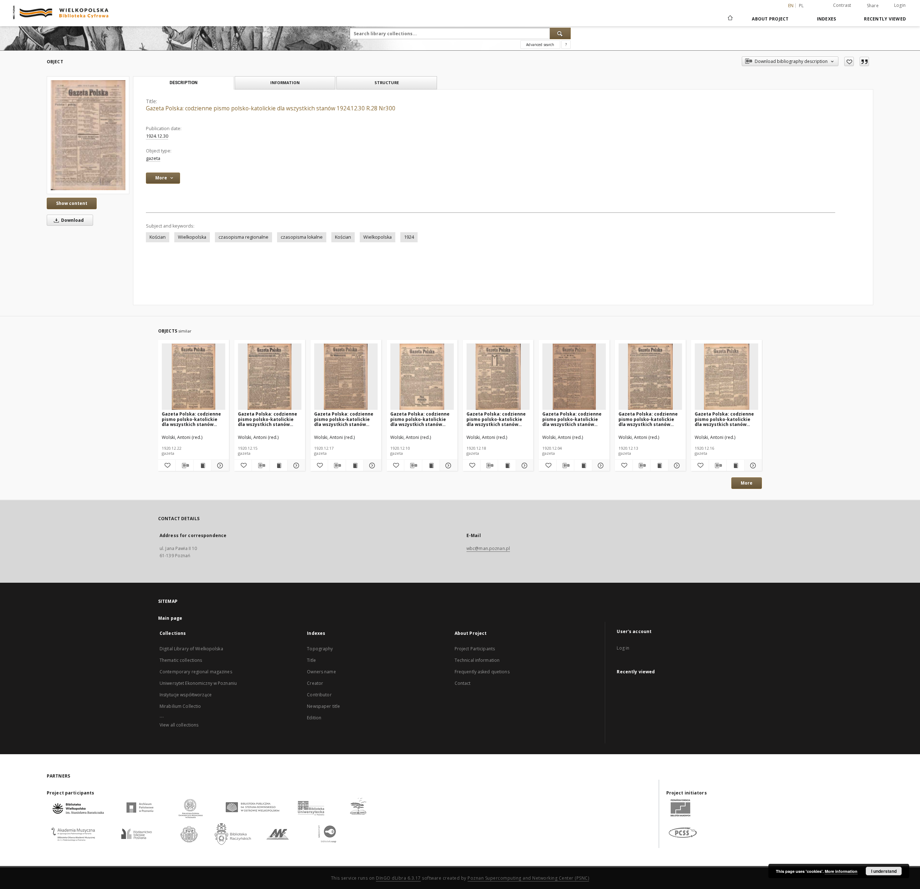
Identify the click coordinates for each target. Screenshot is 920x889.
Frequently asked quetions (482, 672)
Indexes (826, 19)
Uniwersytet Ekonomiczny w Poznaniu (198, 683)
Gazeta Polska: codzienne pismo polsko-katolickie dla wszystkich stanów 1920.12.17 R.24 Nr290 (343, 419)
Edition (314, 718)
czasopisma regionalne (243, 237)
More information (841, 871)
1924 (409, 237)
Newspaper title (323, 706)
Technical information (477, 660)
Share (873, 6)
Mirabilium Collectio (180, 706)
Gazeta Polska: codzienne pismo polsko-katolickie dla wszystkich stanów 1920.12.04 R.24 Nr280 (572, 419)
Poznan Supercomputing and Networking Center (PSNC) (528, 878)
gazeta (153, 158)
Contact (463, 683)
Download (72, 220)
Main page (170, 618)
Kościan (158, 237)
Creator (315, 683)
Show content (71, 203)
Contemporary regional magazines (196, 672)
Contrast (842, 5)
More (747, 483)
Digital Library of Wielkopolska (191, 649)
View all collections (179, 725)
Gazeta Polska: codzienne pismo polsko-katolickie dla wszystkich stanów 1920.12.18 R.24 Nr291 (496, 419)
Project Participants (475, 649)
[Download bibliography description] (184, 465)
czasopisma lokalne (302, 237)
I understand (884, 871)
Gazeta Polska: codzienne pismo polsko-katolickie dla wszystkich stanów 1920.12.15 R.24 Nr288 (267, 419)
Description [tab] (183, 82)
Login (900, 5)
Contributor (319, 695)
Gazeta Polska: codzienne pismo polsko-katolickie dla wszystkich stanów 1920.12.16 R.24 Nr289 (724, 419)
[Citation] (864, 61)
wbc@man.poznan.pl (488, 548)
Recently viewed (885, 19)
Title (311, 660)
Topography (320, 649)
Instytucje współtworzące (186, 695)
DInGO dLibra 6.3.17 (398, 878)
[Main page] (730, 19)
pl (801, 5)
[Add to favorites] (849, 61)
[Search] (560, 33)
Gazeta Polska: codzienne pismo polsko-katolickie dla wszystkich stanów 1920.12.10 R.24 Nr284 (420, 419)
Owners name (321, 672)
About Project (770, 19)
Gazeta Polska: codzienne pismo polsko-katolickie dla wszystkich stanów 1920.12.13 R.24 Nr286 (648, 419)
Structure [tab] (386, 82)
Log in (623, 648)
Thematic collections (181, 660)
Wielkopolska (192, 237)
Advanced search (540, 44)
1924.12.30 (157, 136)
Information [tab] (285, 82)
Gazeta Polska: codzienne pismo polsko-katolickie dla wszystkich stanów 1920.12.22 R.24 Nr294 (191, 419)
